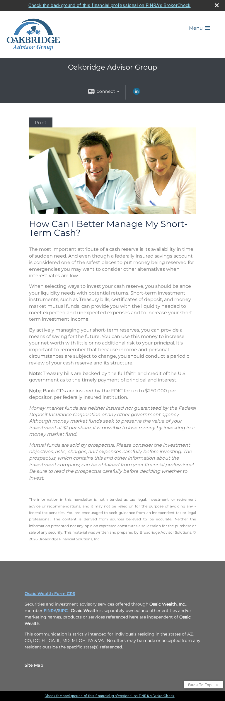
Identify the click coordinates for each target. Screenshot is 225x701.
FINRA (50, 610)
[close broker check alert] (216, 5)
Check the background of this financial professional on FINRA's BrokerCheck (109, 5)
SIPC (63, 610)
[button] (199, 28)
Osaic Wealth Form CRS (50, 593)
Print (41, 122)
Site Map (34, 665)
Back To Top (200, 684)
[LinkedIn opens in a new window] (136, 93)
